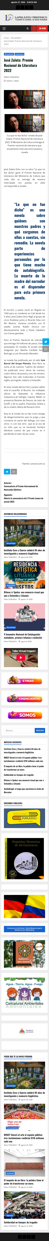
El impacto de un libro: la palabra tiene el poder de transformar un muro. (24, 768)
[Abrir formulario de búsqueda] (28, 28)
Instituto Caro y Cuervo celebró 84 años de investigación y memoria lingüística (24, 551)
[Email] (14, 472)
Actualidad (9, 54)
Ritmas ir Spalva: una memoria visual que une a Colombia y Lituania (24, 593)
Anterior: (21, 486)
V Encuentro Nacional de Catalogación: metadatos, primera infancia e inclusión (23, 636)
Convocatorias (12, 1128)
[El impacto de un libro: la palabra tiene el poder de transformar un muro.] (24, 1163)
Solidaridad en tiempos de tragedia (19, 774)
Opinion (10, 1215)
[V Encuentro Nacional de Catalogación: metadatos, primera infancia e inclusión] (24, 617)
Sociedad (10, 1173)
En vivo (42, 28)
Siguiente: (23, 498)
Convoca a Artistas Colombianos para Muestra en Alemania (24, 929)
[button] (4, 28)
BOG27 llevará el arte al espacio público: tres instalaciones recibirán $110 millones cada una (23, 759)
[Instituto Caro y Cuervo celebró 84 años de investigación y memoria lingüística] (24, 533)
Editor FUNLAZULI (11, 77)
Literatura (20, 54)
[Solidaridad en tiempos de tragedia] (24, 1205)
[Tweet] (7, 472)
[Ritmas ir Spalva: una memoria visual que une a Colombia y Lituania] (24, 575)
